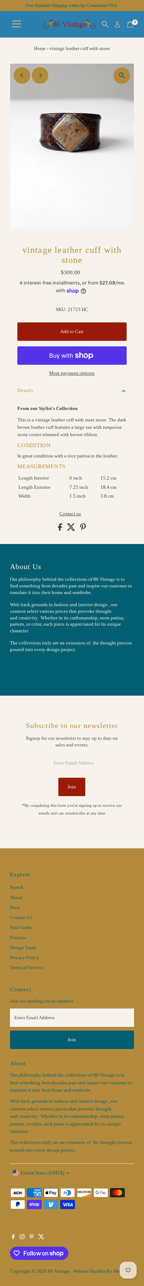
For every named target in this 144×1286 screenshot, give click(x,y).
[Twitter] (41, 1238)
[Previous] (22, 75)
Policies (18, 937)
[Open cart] (130, 24)
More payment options (72, 373)
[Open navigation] (16, 24)
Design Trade (23, 947)
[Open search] (105, 24)
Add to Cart (71, 331)
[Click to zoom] (122, 75)
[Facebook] (13, 1238)
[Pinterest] (31, 1238)
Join (72, 786)
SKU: (61, 309)
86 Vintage (59, 1271)
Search (16, 887)
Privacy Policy (24, 957)
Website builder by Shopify (101, 1271)
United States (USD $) (42, 1173)
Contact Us (21, 917)
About (16, 897)
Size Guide (21, 927)
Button (25, 667)
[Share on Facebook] (60, 529)
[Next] (40, 75)
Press (15, 907)
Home (40, 48)
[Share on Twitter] (71, 529)
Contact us (70, 514)
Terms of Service (26, 967)
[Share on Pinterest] (83, 529)
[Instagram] (22, 1238)
